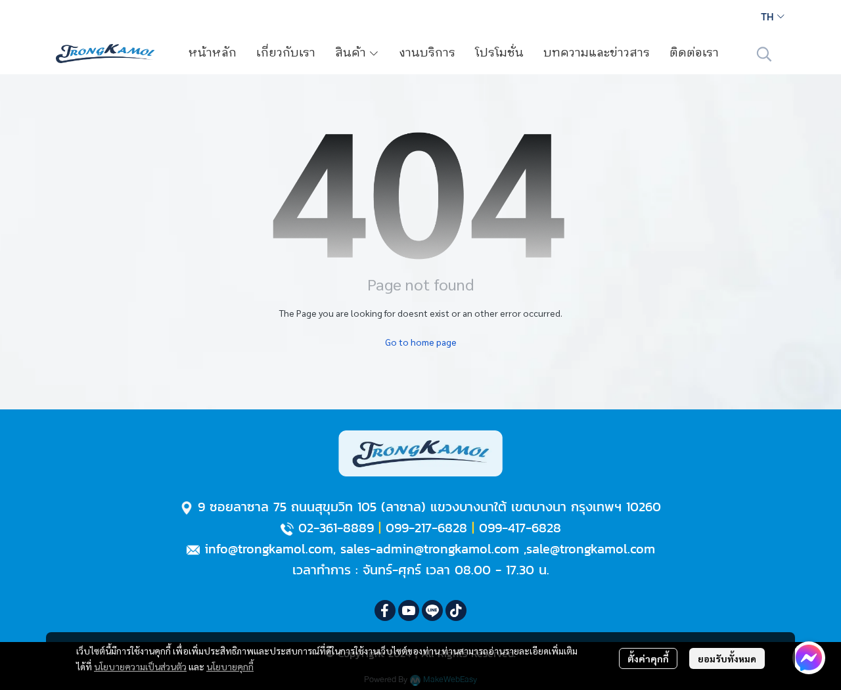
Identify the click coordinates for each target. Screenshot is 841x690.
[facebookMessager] (809, 658)
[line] (432, 610)
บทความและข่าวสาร (596, 53)
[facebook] (385, 610)
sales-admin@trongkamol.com (429, 549)
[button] (772, 16)
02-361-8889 (336, 528)
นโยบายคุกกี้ (230, 666)
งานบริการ (427, 53)
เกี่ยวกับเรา (285, 53)
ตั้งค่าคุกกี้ (648, 658)
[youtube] (408, 610)
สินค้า (352, 53)
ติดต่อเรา (694, 53)
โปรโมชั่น (499, 53)
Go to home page (421, 342)
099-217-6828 (426, 528)
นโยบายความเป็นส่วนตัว (140, 666)
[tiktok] (455, 610)
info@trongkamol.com (268, 549)
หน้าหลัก (213, 53)
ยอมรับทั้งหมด (727, 658)
